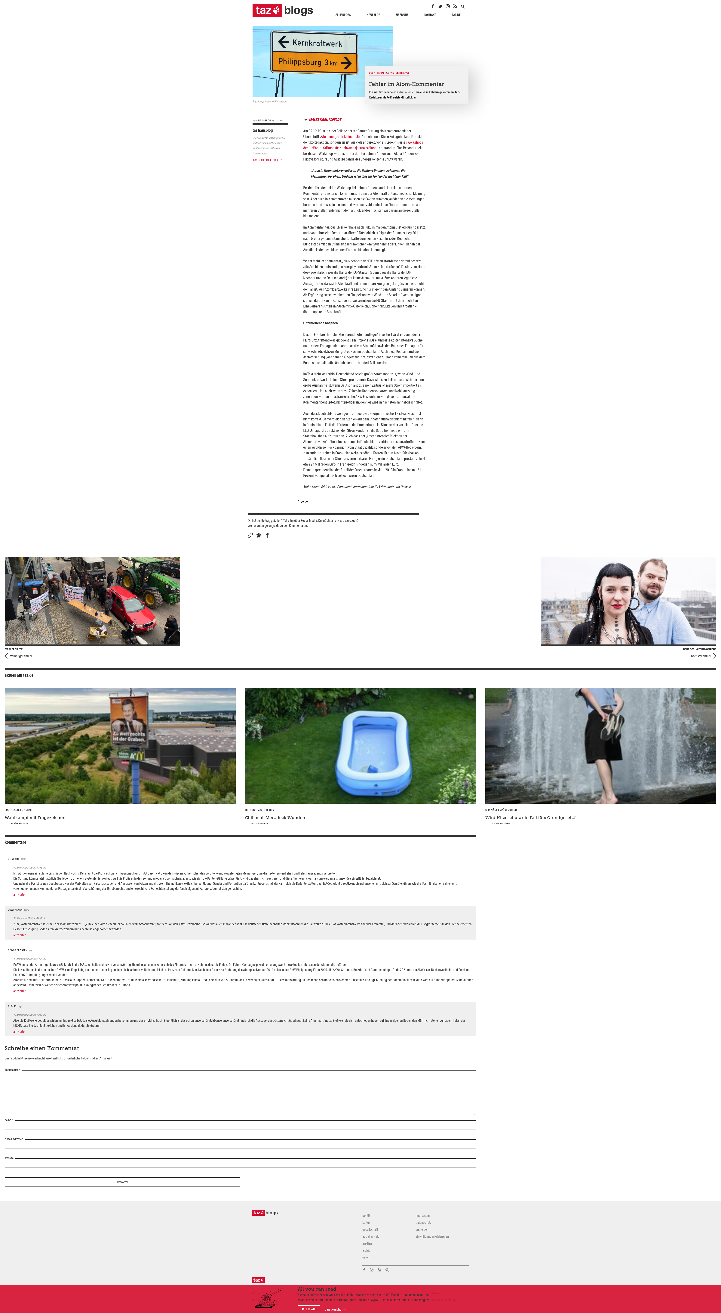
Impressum (423, 1215)
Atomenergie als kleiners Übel (341, 136)
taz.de (456, 15)
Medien (367, 1243)
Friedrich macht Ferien (259, 810)
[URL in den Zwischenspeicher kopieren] (250, 535)
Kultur (366, 1222)
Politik (366, 1215)
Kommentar (12, 1070)
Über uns (402, 15)
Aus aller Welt (370, 1236)
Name (9, 1120)
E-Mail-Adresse (14, 1139)
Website (9, 1158)
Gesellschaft (370, 1229)
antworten (19, 894)
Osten (366, 1257)
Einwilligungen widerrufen (432, 1236)
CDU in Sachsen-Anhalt (19, 810)
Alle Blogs (343, 15)
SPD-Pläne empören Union (501, 810)
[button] (258, 535)
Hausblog (373, 15)
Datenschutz (423, 1222)
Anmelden (422, 1229)
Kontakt (430, 15)
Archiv (366, 1250)
